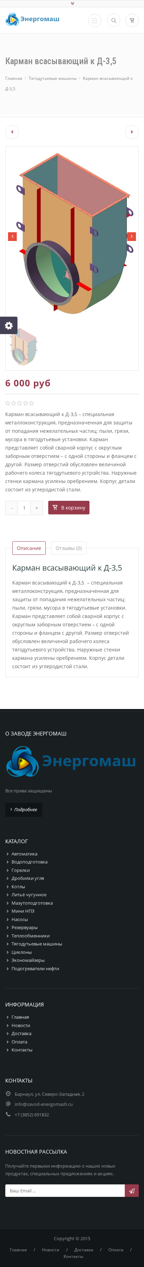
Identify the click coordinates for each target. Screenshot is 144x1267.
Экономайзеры (28, 960)
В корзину (73, 507)
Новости (21, 1025)
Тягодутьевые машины (53, 78)
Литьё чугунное (29, 894)
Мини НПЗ (23, 911)
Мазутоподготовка (32, 903)
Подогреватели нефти (35, 968)
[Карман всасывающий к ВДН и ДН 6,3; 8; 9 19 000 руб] (134, 132)
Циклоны (22, 952)
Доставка (21, 1033)
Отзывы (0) (69, 548)
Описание (29, 548)
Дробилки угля (28, 878)
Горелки (21, 870)
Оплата (19, 1042)
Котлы (18, 886)
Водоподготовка (30, 862)
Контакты (22, 1050)
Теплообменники (31, 936)
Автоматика (24, 854)
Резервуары (25, 927)
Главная (13, 78)
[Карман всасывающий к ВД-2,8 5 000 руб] (9, 132)
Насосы (20, 919)
